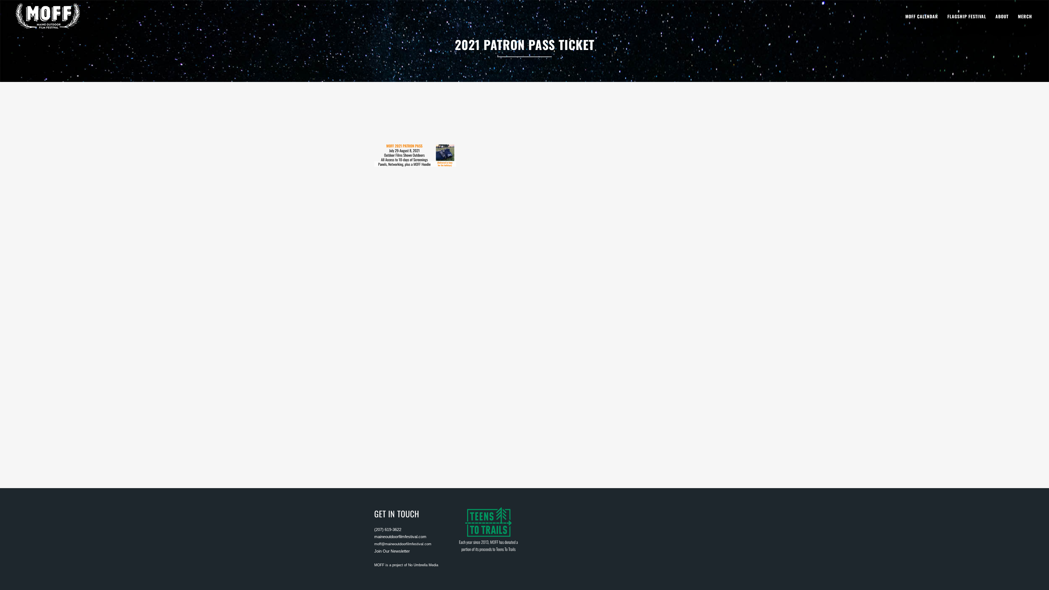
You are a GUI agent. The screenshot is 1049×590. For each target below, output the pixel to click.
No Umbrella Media (423, 565)
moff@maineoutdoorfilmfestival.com (402, 544)
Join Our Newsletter (392, 551)
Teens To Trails (505, 549)
